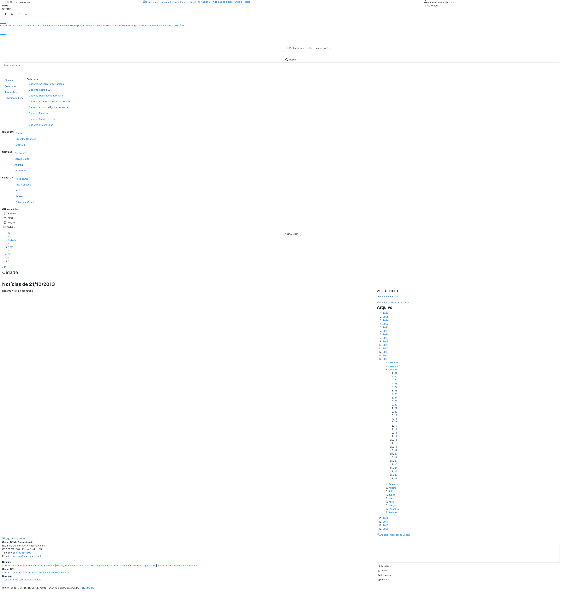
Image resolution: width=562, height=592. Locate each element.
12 (395, 439)
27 (395, 387)
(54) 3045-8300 (22, 552)
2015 (385, 351)
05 (395, 464)
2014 (385, 355)
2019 (385, 337)
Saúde (180, 25)
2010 (385, 525)
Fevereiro (394, 508)
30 (395, 376)
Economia (43, 25)
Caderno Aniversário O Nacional (46, 83)
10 (9, 254)
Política (165, 25)
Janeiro (393, 512)
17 (395, 422)
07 (395, 457)
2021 (385, 330)
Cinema (9, 80)
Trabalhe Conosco (26, 138)
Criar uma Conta (25, 202)
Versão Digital (22, 158)
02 (395, 474)
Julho (392, 491)
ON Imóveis (20, 170)
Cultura (34, 25)
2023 (386, 323)
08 (395, 453)
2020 (386, 334)
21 (9, 261)
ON (10, 233)
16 (395, 425)
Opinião (149, 25)
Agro (2, 25)
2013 (10, 247)
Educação (54, 25)
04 (395, 467)
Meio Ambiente (114, 25)
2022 (386, 327)
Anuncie (18, 164)
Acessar (20, 196)
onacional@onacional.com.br (26, 556)
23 (395, 401)
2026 (386, 313)
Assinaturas (22, 178)
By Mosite (87, 587)
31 (395, 373)
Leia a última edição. (388, 296)
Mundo (141, 25)
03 (395, 471)
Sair (18, 190)
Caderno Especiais (39, 113)
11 (395, 443)
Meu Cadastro (23, 184)
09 (395, 450)
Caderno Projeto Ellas (41, 124)
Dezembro (394, 362)
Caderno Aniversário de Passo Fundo (49, 101)
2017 (385, 344)
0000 (386, 528)
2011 (385, 521)
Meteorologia (130, 25)
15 (395, 429)
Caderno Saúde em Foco (42, 119)
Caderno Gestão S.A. (40, 89)
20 (395, 411)
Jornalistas (11, 92)
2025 (386, 316)
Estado (102, 25)
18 (395, 418)
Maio (391, 498)
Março (392, 505)
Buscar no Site (323, 48)
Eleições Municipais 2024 (74, 25)
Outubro (393, 369)
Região (173, 25)
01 (395, 478)
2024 (386, 320)
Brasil (8, 25)
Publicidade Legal (14, 97)
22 (395, 404)
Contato (20, 144)
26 (395, 390)
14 (395, 432)
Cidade (15, 25)
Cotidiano (24, 25)
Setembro (394, 484)
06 (395, 460)
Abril (391, 501)
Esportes (93, 25)
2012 (385, 518)
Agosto (393, 487)
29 (395, 380)
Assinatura (20, 153)
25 (395, 394)
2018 (385, 341)
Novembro (394, 366)
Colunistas (10, 86)
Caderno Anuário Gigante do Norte (48, 107)
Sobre (19, 133)
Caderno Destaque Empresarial (46, 95)
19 (395, 415)
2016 (385, 348)
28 (395, 383)
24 (395, 397)
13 (395, 436)
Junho (392, 494)
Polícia (157, 25)
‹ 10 (4, 267)
